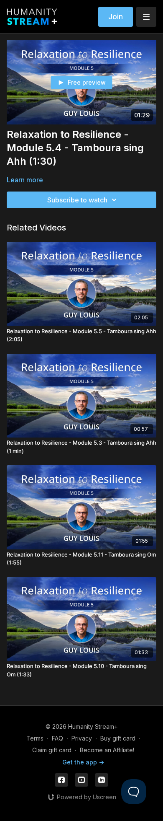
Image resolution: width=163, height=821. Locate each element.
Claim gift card (51, 750)
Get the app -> (83, 762)
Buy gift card (117, 738)
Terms (34, 738)
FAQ (57, 738)
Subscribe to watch (77, 200)
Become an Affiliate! (107, 750)
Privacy (81, 738)
